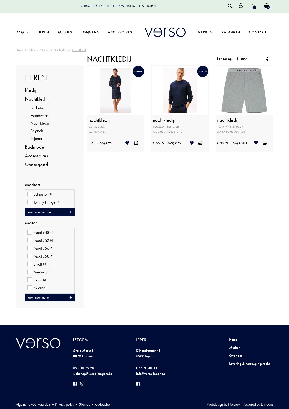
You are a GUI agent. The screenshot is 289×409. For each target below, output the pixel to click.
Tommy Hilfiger (46, 202)
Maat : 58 (43, 256)
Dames (22, 32)
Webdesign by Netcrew (223, 404)
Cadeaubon (103, 404)
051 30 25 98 (83, 368)
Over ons (235, 355)
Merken (205, 32)
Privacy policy (64, 404)
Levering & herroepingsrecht (249, 363)
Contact (257, 32)
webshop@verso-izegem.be (92, 373)
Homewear (39, 115)
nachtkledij (99, 120)
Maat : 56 (43, 248)
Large (39, 279)
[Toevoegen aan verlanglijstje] (129, 143)
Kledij (30, 90)
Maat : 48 (43, 232)
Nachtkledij (61, 50)
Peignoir (36, 130)
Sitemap (84, 404)
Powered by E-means (258, 404)
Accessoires (120, 32)
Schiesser (42, 194)
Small (39, 264)
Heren (43, 32)
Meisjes (65, 32)
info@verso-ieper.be (150, 373)
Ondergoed (36, 164)
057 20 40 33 (146, 368)
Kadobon (230, 32)
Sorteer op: (225, 58)
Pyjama (36, 138)
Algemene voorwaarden (33, 404)
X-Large (41, 287)
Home (20, 50)
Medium (41, 272)
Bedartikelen (40, 107)
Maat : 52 (43, 240)
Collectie (33, 50)
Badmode (34, 147)
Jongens (90, 32)
